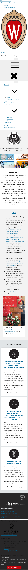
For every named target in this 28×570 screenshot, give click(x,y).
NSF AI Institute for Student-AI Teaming (14, 462)
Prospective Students (10, 103)
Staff (8, 97)
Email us (6, 549)
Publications (7, 122)
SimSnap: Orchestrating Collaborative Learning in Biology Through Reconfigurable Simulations (14, 364)
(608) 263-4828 (12, 551)
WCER (6, 6)
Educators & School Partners (14, 99)
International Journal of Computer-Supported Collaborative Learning (13, 231)
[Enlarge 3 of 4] (12, 163)
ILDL (3, 52)
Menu (4, 69)
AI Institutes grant (11, 291)
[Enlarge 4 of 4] (26, 163)
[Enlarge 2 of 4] (26, 155)
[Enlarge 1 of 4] (12, 155)
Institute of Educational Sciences (9, 513)
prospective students (16, 294)
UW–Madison (10, 3)
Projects (6, 101)
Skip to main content (5, 1)
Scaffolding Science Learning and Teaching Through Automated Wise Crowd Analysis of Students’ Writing (14, 415)
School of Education (9, 7)
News (8, 121)
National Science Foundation (8, 511)
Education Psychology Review (15, 287)
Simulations (10, 119)
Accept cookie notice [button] (14, 567)
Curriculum (10, 117)
